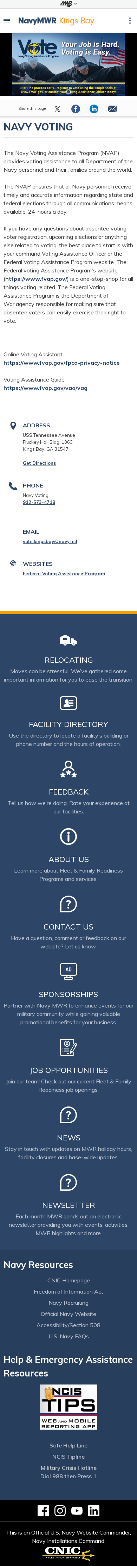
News (68, 1138)
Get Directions (39, 463)
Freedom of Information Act (68, 1291)
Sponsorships (68, 994)
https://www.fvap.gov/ (36, 278)
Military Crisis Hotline (69, 1467)
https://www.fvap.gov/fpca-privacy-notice (62, 362)
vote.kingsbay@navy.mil (50, 541)
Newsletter (68, 1205)
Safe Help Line (68, 1445)
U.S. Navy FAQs (68, 1336)
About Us (68, 859)
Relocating (68, 660)
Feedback (69, 792)
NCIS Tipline (68, 1456)
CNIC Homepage (68, 1280)
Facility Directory (68, 724)
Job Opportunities (69, 1070)
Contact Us (68, 927)
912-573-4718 (39, 502)
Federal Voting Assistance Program (64, 573)
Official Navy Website (68, 1313)
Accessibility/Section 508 (68, 1325)
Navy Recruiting (68, 1302)
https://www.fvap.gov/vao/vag (45, 387)
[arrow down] (68, 4)
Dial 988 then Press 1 (68, 1476)
